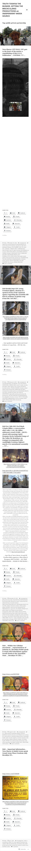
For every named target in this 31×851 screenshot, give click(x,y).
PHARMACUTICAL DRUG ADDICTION (11, 256)
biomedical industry (6, 247)
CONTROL (7, 249)
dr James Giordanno (21, 386)
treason (7, 260)
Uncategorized (22, 243)
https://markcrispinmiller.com (18, 552)
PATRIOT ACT (25, 608)
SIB (25, 394)
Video (5, 243)
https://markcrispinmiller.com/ (9, 604)
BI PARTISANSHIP (23, 600)
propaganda (5, 611)
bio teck (14, 735)
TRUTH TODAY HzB (18, 619)
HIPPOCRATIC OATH (16, 253)
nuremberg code (20, 843)
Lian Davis (4, 392)
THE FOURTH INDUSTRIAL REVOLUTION (16, 616)
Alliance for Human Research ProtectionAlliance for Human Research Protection (14, 245)
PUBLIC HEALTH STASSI (20, 611)
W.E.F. (21, 742)
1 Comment (15, 846)
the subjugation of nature (8, 397)
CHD (20, 247)
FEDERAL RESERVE (15, 388)
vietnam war (11, 620)
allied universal (8, 733)
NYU (14, 608)
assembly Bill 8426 (6, 383)
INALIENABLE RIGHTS (12, 254)
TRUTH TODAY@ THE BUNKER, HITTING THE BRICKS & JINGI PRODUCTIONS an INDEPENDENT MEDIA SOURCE (12, 9)
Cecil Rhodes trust (20, 735)
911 (3, 733)
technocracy (17, 257)
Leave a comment (8, 263)
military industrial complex (13, 606)
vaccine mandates (19, 398)
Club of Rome (23, 383)
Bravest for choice (15, 601)
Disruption (4, 386)
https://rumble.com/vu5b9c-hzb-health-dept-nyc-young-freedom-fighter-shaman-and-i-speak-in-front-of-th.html (15, 338)
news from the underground (16, 607)
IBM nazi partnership (11, 843)
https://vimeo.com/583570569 (10, 674)
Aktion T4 (11, 842)
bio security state (6, 601)
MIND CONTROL (6, 607)
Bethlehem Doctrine (7, 735)
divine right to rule (12, 386)
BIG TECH (24, 246)
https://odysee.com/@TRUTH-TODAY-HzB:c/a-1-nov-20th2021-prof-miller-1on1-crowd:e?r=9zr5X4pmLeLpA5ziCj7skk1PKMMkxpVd (15, 465)
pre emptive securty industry (15, 610)
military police (22, 606)
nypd (10, 394)
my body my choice (12, 392)
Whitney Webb (9, 400)
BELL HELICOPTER (14, 600)
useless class (25, 845)
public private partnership (8, 257)
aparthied (14, 733)
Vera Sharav (10, 262)
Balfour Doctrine (21, 733)
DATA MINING (23, 250)
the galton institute (15, 742)
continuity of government (17, 736)
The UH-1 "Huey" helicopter (15, 617)
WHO (14, 400)
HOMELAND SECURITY (20, 389)
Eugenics (15, 737)
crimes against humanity (19, 842)
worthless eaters (6, 846)
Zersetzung (18, 400)
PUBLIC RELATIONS (19, 613)
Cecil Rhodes (14, 383)
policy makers (5, 610)
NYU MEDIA (18, 608)
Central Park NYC (24, 601)
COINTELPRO (5, 385)
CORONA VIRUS (13, 249)
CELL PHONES (15, 247)
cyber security (16, 250)
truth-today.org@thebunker (8, 398)
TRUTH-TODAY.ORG (14, 260)
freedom (9, 253)
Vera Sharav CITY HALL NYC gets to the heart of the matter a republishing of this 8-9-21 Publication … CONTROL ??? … (14, 52)
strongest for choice (19, 614)
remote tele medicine (17, 845)
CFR (19, 383)
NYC (19, 254)
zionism (7, 743)
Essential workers (6, 388)
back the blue (7, 600)
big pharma (18, 246)
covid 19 (11, 250)
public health (23, 256)
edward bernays (6, 603)
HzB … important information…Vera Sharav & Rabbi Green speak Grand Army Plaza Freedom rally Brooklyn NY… (15, 752)
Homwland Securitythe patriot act (10, 391)
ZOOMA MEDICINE (18, 262)
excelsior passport (21, 737)
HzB (27, 737)
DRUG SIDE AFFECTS (11, 251)
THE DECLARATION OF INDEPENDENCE (11, 259)
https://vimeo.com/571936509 (10, 773)
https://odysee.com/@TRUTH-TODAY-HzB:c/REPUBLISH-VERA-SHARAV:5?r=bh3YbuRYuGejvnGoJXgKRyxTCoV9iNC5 (15, 81)
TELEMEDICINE (24, 257)
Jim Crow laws (5, 739)
